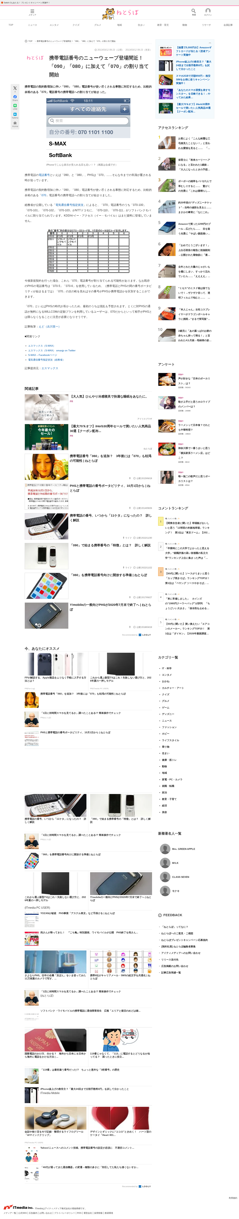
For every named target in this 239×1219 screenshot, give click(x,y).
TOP (11, 25)
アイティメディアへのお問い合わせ (179, 953)
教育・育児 (163, 25)
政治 (164, 792)
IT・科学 (167, 668)
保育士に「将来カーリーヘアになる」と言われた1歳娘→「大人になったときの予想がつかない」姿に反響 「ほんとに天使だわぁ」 (194, 169)
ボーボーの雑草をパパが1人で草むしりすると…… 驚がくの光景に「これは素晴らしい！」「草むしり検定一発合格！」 (195, 191)
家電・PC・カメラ (172, 779)
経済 (164, 805)
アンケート (166, 364)
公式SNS (22, 1213)
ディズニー (168, 714)
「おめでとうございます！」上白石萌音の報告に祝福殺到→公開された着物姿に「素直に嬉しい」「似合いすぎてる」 (194, 255)
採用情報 (98, 1213)
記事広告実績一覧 (169, 972)
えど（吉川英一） (50, 326)
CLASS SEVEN (180, 877)
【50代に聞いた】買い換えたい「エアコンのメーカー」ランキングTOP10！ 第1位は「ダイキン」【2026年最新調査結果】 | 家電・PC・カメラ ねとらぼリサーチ (187, 633)
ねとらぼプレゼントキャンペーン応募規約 (183, 940)
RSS (79, 1213)
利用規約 (233, 1198)
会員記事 (228, 25)
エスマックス (49, 368)
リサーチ (206, 25)
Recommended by (130, 635)
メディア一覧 (10, 1213)
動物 (184, 25)
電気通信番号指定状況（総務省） (46, 359)
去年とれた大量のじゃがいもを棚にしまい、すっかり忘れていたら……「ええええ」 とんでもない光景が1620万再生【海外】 (194, 276)
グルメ (97, 25)
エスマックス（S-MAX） (41, 345)
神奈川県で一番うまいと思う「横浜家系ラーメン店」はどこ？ (194, 453)
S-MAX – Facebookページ (42, 355)
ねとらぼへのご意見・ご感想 (175, 933)
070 (43, 195)
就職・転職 (168, 786)
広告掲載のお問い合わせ (173, 966)
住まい (141, 25)
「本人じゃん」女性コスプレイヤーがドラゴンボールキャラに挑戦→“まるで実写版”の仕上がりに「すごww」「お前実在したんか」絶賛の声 (195, 319)
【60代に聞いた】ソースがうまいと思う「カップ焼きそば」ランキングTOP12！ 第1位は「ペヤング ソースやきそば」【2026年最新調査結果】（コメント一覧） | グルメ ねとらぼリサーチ (188, 583)
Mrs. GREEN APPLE (183, 849)
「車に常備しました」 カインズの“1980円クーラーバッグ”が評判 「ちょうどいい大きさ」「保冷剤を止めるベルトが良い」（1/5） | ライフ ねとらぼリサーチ (187, 608)
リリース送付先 (168, 959)
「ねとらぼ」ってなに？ (173, 926)
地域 (119, 25)
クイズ (76, 25)
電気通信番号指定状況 (69, 204)
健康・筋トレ (169, 759)
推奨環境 (109, 1213)
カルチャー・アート (173, 688)
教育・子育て (169, 799)
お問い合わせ (45, 1213)
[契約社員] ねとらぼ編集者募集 (177, 946)
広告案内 (33, 1213)
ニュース (32, 25)
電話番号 (44, 174)
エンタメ (54, 25)
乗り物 (165, 746)
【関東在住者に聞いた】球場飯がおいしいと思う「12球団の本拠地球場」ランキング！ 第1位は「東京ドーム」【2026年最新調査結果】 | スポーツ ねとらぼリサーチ (187, 533)
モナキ (176, 891)
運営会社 (88, 1213)
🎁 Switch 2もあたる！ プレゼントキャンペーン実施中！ (25, 3)
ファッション (169, 727)
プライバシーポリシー (65, 1213)
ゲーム (165, 707)
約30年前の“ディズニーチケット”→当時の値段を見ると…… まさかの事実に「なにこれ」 (196, 207)
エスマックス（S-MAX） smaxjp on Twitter (52, 350)
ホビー (165, 733)
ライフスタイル (170, 740)
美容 (164, 812)
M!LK (175, 863)
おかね (165, 681)
